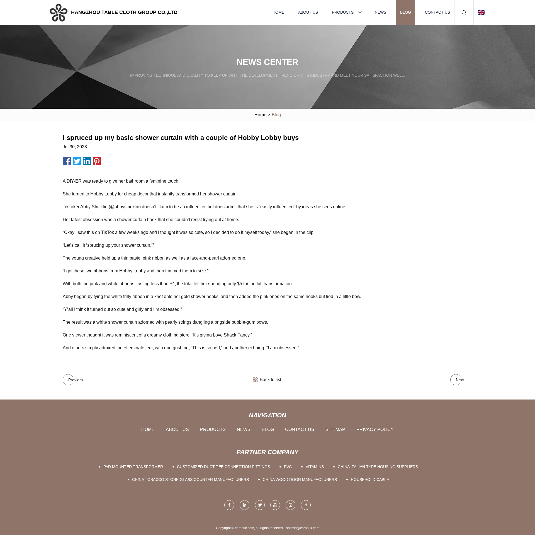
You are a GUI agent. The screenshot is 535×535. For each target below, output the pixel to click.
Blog (405, 12)
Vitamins (315, 466)
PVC (288, 466)
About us (308, 12)
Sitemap (335, 429)
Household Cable (370, 479)
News (380, 12)
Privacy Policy (375, 429)
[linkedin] (244, 505)
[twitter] (260, 505)
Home (278, 12)
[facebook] (229, 505)
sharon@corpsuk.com (302, 528)
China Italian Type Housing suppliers (378, 466)
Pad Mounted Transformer (133, 466)
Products (343, 12)
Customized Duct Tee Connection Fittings (223, 466)
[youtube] (275, 505)
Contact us (437, 12)
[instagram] (290, 505)
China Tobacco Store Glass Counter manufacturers (190, 479)
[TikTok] (306, 505)
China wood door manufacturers (300, 479)
